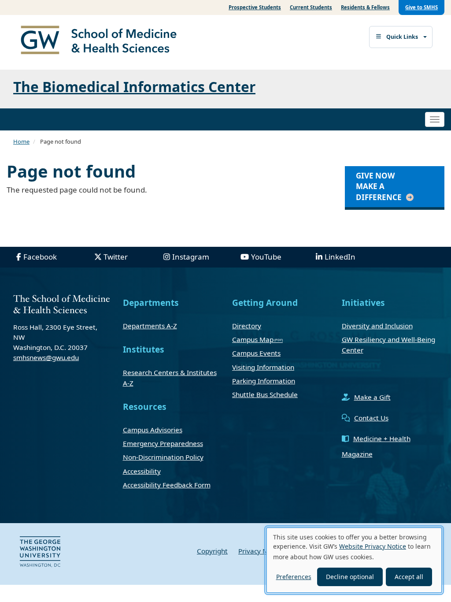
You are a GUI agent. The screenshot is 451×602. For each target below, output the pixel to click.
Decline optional (350, 576)
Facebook (40, 257)
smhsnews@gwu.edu (46, 357)
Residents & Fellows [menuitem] (365, 7)
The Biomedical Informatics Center (134, 86)
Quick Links (402, 37)
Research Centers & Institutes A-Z (170, 377)
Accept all (409, 576)
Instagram (190, 257)
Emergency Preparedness (163, 443)
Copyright (212, 550)
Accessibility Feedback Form (167, 484)
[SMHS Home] (102, 41)
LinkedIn (340, 257)
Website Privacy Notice (372, 546)
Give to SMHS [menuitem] (421, 7)
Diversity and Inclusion (377, 325)
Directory (246, 325)
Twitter (116, 257)
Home (21, 141)
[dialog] (354, 560)
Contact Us (371, 417)
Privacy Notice (260, 550)
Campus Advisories (152, 429)
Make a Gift (372, 397)
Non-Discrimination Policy (163, 457)
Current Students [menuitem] (311, 7)
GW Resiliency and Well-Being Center (388, 344)
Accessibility (142, 471)
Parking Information (263, 380)
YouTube (266, 257)
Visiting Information (263, 367)
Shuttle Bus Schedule (265, 394)
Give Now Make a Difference (379, 186)
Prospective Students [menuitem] (255, 7)
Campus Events (256, 353)
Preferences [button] (293, 576)
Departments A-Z (150, 325)
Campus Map (253, 339)
